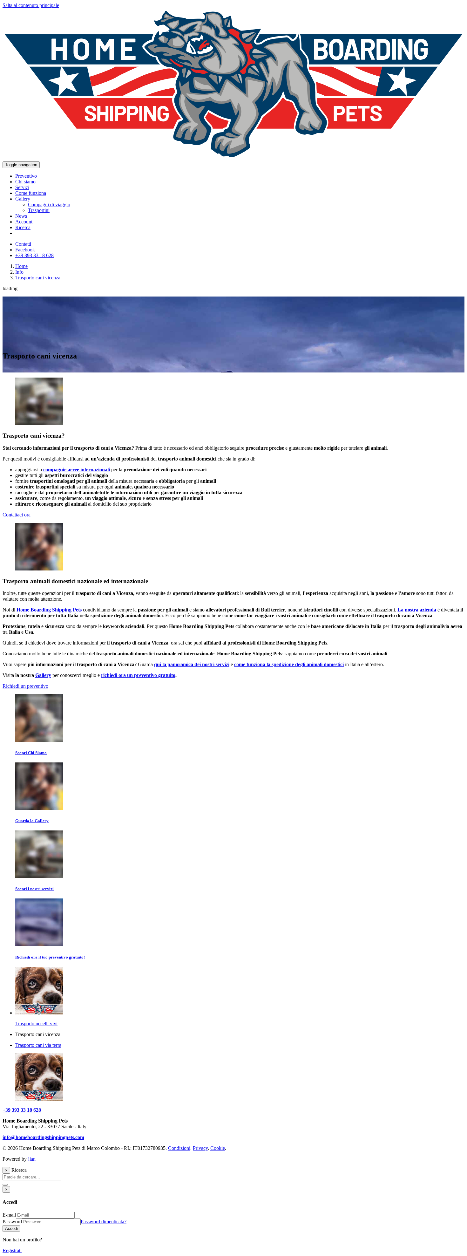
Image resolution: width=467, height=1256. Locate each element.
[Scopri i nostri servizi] (39, 876)
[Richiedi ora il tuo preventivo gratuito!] (39, 944)
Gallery (43, 675)
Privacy (200, 1148)
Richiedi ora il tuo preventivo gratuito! (50, 957)
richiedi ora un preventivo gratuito (138, 675)
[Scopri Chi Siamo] (39, 740)
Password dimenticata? (103, 1221)
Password (12, 1221)
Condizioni (179, 1148)
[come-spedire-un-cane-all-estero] (39, 423)
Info (19, 272)
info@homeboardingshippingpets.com (43, 1137)
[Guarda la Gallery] (39, 808)
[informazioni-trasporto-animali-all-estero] (39, 568)
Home (21, 266)
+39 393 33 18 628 (22, 1110)
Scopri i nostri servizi (34, 888)
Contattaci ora (16, 514)
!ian (32, 1159)
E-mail (9, 1215)
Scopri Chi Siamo (31, 752)
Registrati (12, 1250)
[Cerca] (5, 1185)
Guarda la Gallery (32, 820)
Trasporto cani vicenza (37, 277)
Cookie (217, 1148)
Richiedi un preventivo (25, 686)
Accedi (11, 1228)
